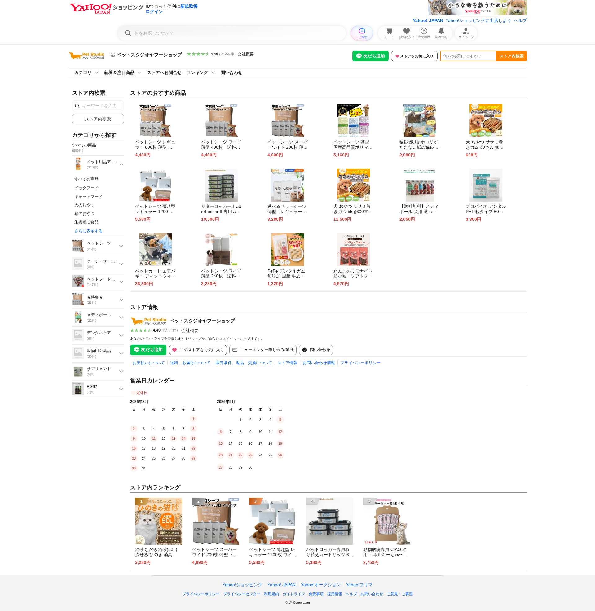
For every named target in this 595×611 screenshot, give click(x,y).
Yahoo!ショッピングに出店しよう (478, 20)
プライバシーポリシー (360, 362)
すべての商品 (86, 179)
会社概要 (246, 54)
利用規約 (271, 594)
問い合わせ (231, 72)
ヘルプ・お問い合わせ (364, 594)
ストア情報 (287, 362)
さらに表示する (88, 231)
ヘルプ (520, 20)
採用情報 (334, 594)
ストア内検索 (512, 56)
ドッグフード (86, 187)
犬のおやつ (84, 205)
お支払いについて (149, 362)
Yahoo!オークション (321, 584)
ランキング (197, 72)
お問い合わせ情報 (319, 362)
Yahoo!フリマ (359, 584)
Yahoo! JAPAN (428, 20)
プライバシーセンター (241, 594)
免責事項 (316, 594)
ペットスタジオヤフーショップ (202, 320)
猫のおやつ (84, 213)
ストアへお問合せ (164, 72)
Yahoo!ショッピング (242, 584)
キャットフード (88, 196)
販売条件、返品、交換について (244, 362)
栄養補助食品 (86, 222)
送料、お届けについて (190, 362)
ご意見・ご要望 (400, 594)
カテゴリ (83, 72)
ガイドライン (294, 594)
